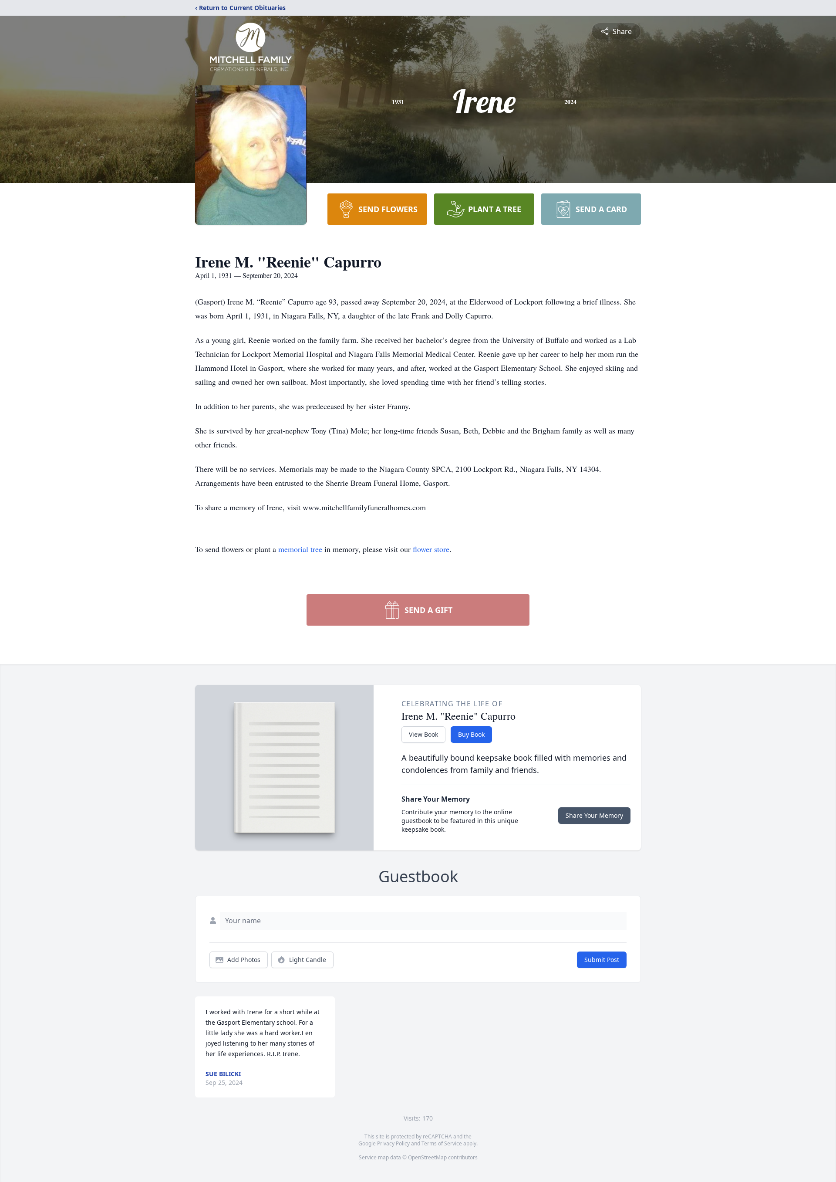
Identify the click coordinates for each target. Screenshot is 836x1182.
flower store (431, 549)
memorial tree (300, 549)
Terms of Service (441, 1143)
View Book (423, 734)
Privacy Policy (393, 1143)
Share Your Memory (594, 815)
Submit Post (601, 959)
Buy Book (471, 734)
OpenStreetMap (427, 1157)
